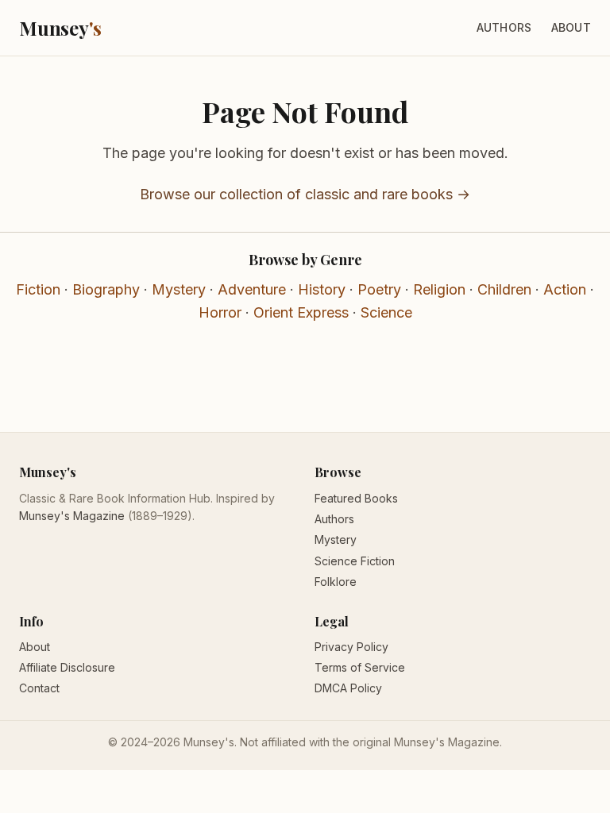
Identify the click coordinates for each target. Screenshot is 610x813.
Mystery (179, 289)
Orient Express (301, 312)
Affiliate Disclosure (67, 667)
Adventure (252, 289)
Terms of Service (360, 667)
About (571, 27)
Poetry (379, 289)
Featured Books (356, 498)
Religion (439, 289)
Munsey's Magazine (72, 515)
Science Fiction (355, 561)
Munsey (60, 27)
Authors (504, 27)
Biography (106, 289)
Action (564, 289)
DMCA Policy (348, 688)
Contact (39, 688)
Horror (220, 312)
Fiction (38, 289)
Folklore (336, 581)
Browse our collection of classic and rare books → (305, 194)
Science (386, 312)
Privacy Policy (351, 646)
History (322, 289)
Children (504, 289)
